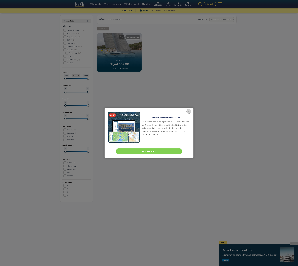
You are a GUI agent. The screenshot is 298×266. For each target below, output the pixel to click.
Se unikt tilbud (149, 151)
